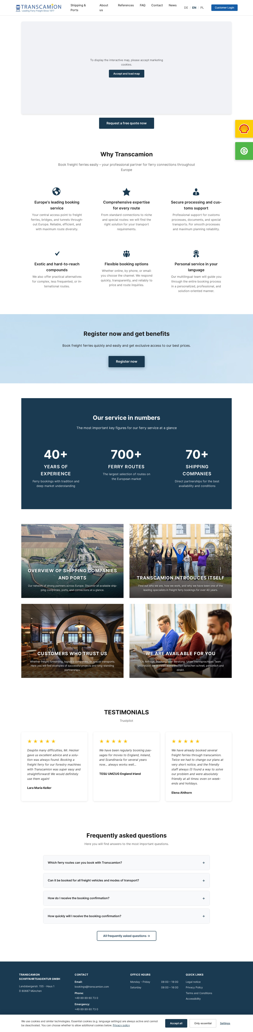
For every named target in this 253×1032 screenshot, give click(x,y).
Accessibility (193, 998)
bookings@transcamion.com (92, 986)
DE (186, 7)
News (173, 5)
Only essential (203, 1023)
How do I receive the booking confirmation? (78, 898)
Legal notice (193, 981)
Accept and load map (126, 73)
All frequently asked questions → (126, 936)
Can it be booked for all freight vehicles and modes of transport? (93, 880)
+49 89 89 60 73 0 (86, 997)
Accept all (176, 1023)
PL (202, 7)
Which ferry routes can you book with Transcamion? (85, 862)
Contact (157, 5)
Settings (225, 1023)
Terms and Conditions (199, 993)
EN (194, 7)
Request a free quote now (126, 123)
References (126, 5)
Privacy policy (121, 1025)
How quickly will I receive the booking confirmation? (84, 916)
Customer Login (224, 7)
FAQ (142, 5)
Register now (126, 361)
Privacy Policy (194, 987)
